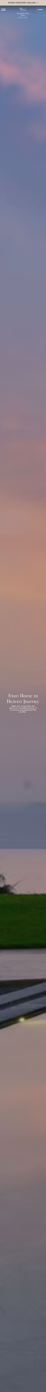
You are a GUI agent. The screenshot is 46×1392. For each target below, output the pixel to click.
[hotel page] (23, 9)
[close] (37, 2)
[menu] (3, 10)
